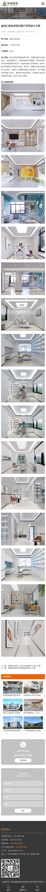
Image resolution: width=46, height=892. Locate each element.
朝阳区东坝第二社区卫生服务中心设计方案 (24, 666)
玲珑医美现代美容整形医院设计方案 (21, 668)
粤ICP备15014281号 (37, 882)
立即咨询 (23, 760)
